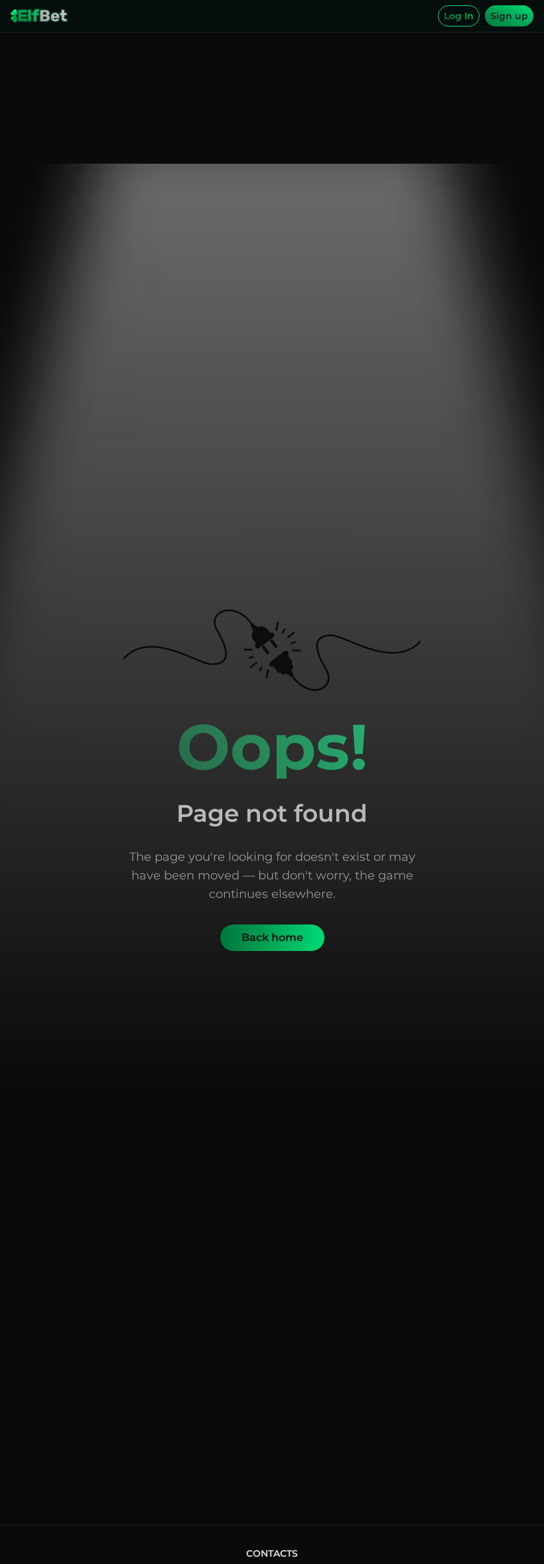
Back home (272, 937)
